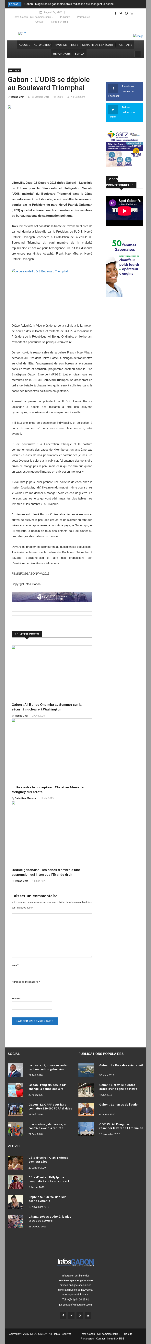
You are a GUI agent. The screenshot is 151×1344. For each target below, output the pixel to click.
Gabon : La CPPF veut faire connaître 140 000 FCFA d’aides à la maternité (50, 1108)
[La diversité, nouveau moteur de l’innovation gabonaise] (16, 1071)
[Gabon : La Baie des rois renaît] (87, 1071)
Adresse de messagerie (26, 982)
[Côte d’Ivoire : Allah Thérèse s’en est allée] (16, 1163)
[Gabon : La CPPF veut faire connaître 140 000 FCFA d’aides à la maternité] (16, 1110)
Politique (14, 70)
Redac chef (17, 97)
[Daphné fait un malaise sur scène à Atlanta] (16, 1202)
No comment (78, 97)
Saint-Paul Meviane (25, 798)
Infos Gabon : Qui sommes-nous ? (33, 17)
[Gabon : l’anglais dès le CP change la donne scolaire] (16, 1090)
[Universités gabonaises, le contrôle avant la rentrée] (16, 1130)
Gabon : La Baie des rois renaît (121, 1065)
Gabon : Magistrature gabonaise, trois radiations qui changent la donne (69, 3)
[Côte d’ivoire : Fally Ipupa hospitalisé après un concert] (16, 1183)
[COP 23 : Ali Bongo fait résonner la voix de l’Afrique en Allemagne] (87, 1130)
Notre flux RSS (59, 21)
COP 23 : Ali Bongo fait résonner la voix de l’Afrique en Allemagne (121, 1128)
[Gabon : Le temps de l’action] (87, 1110)
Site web (16, 998)
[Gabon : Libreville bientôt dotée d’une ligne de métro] (87, 1090)
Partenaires (83, 17)
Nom (15, 965)
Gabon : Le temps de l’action (119, 1104)
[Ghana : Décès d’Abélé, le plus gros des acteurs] (16, 1222)
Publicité (65, 17)
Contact (39, 21)
